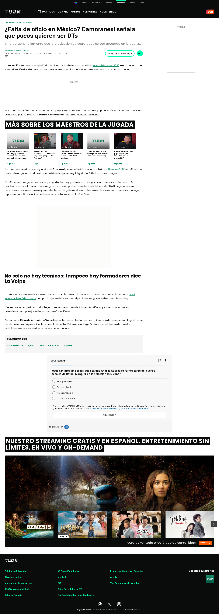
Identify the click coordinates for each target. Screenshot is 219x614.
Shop (142, 3)
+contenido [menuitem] (108, 11)
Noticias (96, 3)
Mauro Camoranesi (49, 345)
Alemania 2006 (116, 169)
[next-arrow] (214, 524)
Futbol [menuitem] (75, 11)
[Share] (140, 53)
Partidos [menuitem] (48, 11)
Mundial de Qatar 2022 (106, 65)
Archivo (114, 577)
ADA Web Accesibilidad (17, 589)
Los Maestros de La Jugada (18, 22)
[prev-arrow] (2, 524)
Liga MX (11, 164)
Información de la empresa (18, 583)
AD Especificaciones (68, 571)
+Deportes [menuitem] (90, 11)
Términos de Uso (13, 577)
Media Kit (62, 577)
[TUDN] (13, 12)
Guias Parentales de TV (70, 589)
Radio (132, 3)
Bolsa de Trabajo (13, 595)
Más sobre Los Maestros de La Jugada (70, 125)
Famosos (108, 3)
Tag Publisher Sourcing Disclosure (76, 595)
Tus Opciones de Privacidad (124, 583)
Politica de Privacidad (16, 571)
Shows (84, 3)
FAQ (60, 583)
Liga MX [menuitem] (63, 11)
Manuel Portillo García (18, 50)
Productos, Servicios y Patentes (126, 571)
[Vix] (210, 12)
